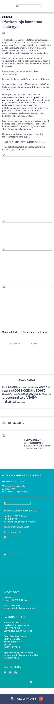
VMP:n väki (21, 402)
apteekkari (42, 386)
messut (28, 393)
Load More (27, 364)
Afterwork (22, 387)
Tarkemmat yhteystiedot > (16, 527)
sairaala (48, 394)
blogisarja (6, 394)
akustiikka (30, 387)
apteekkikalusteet (28, 390)
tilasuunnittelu (14, 397)
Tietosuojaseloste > (13, 532)
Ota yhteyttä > (16, 423)
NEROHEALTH (39, 394)
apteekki (7, 391)
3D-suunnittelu (10, 387)
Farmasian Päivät (16, 394)
